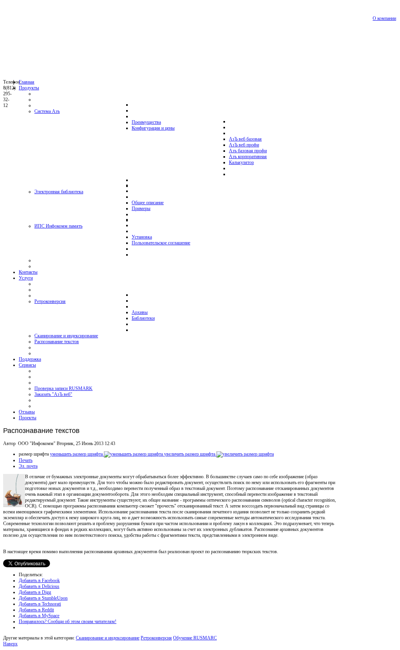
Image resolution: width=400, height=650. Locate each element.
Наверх (10, 643)
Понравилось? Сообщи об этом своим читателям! (67, 621)
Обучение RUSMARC (195, 638)
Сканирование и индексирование (107, 638)
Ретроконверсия (156, 638)
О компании (384, 18)
